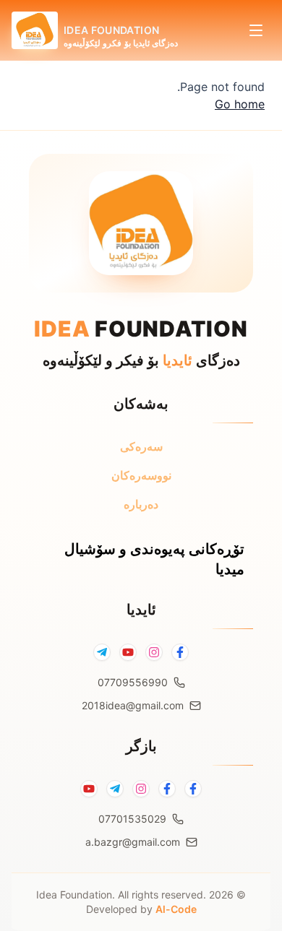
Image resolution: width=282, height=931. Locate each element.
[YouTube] (128, 652)
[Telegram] (102, 652)
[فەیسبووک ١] (193, 788)
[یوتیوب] (89, 788)
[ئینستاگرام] (141, 788)
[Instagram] (154, 652)
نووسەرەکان (141, 475)
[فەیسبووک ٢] (167, 788)
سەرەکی (141, 446)
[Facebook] (180, 652)
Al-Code (176, 909)
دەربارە (141, 504)
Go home (240, 104)
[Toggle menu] (256, 30)
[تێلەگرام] (115, 788)
